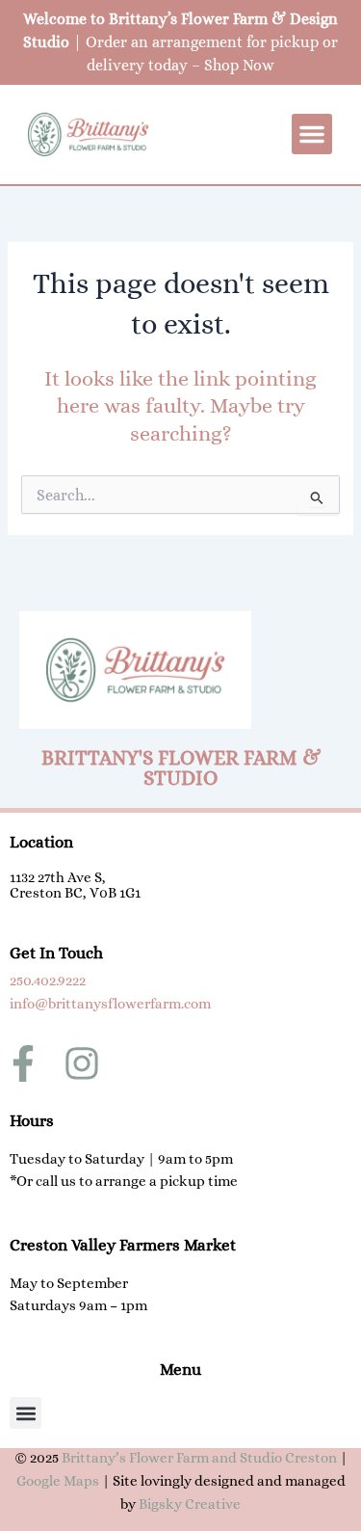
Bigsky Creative (190, 1504)
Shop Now (239, 65)
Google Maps (57, 1481)
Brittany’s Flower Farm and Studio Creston (199, 1457)
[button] (312, 134)
